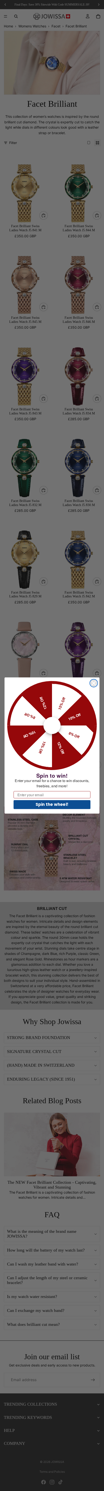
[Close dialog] (94, 683)
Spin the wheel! (52, 804)
